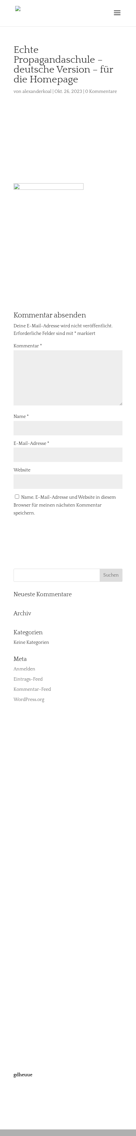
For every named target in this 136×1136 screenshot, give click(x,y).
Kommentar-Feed (32, 689)
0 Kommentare (101, 91)
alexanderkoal (36, 91)
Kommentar (28, 346)
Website (22, 470)
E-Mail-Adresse (31, 443)
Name (21, 416)
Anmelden (24, 669)
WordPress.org (29, 699)
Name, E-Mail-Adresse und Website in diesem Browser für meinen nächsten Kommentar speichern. (65, 505)
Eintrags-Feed (28, 679)
